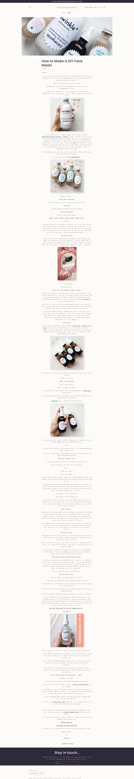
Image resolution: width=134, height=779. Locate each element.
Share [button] (44, 72)
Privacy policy (67, 778)
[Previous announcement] (29, 1)
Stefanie (67, 738)
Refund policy (57, 778)
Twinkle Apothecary (38, 778)
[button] (30, 7)
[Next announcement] (104, 1)
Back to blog (68, 743)
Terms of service (76, 778)
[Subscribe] (77, 763)
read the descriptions (80, 684)
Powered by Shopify (48, 778)
